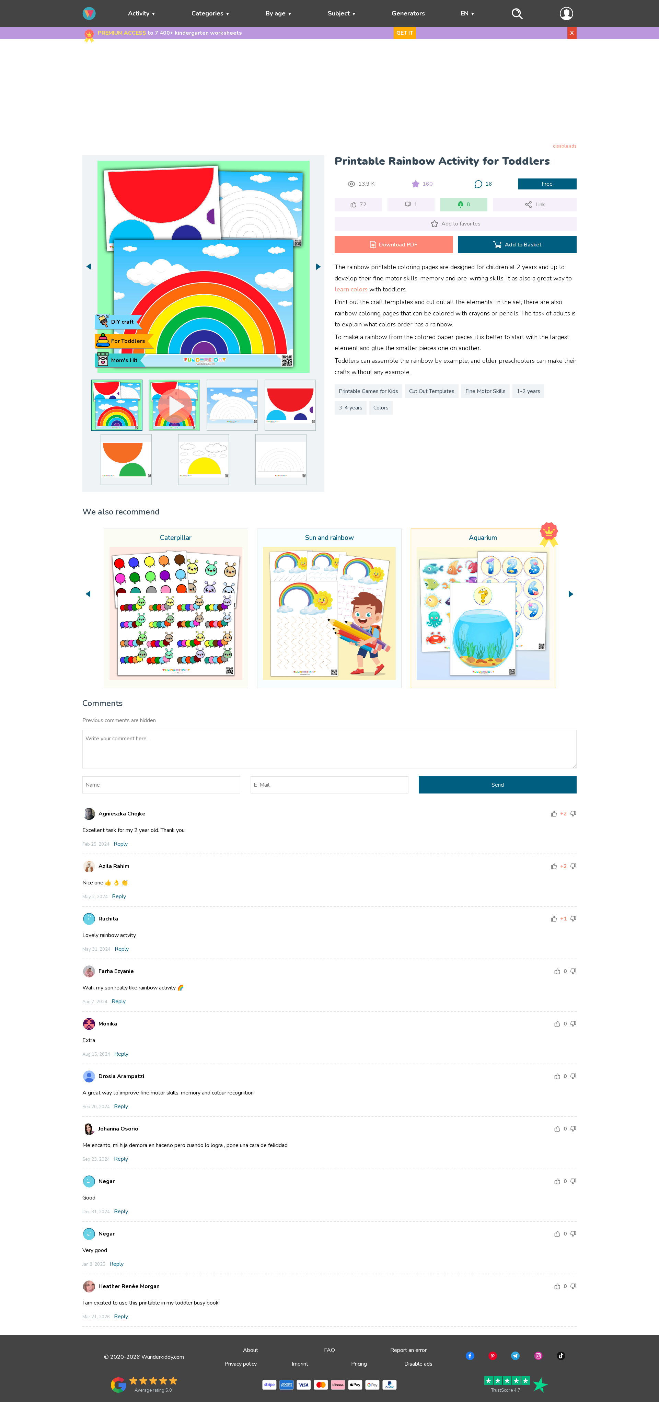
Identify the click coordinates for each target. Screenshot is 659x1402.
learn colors (351, 289)
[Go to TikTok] (560, 1357)
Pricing (359, 1364)
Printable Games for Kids (368, 391)
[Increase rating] (554, 813)
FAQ (329, 1350)
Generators (408, 13)
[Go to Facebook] (469, 1357)
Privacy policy (240, 1364)
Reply (121, 844)
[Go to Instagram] (538, 1357)
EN (465, 13)
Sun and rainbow (329, 538)
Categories (207, 13)
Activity (138, 13)
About (250, 1350)
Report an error (408, 1350)
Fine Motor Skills (485, 391)
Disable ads (418, 1364)
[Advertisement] (329, 92)
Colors (381, 408)
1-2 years (528, 391)
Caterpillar (176, 538)
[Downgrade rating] (573, 813)
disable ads (565, 146)
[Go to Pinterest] (492, 1357)
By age (276, 13)
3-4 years (350, 408)
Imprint (300, 1364)
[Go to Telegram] (515, 1357)
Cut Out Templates (431, 391)
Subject (339, 13)
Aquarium (483, 538)
